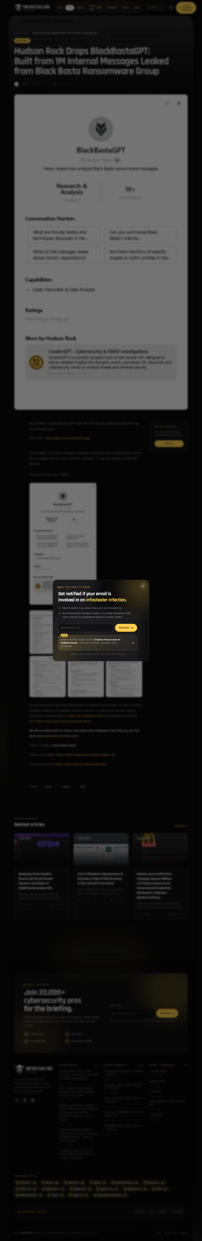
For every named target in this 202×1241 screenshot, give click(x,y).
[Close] (143, 586)
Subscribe (124, 627)
